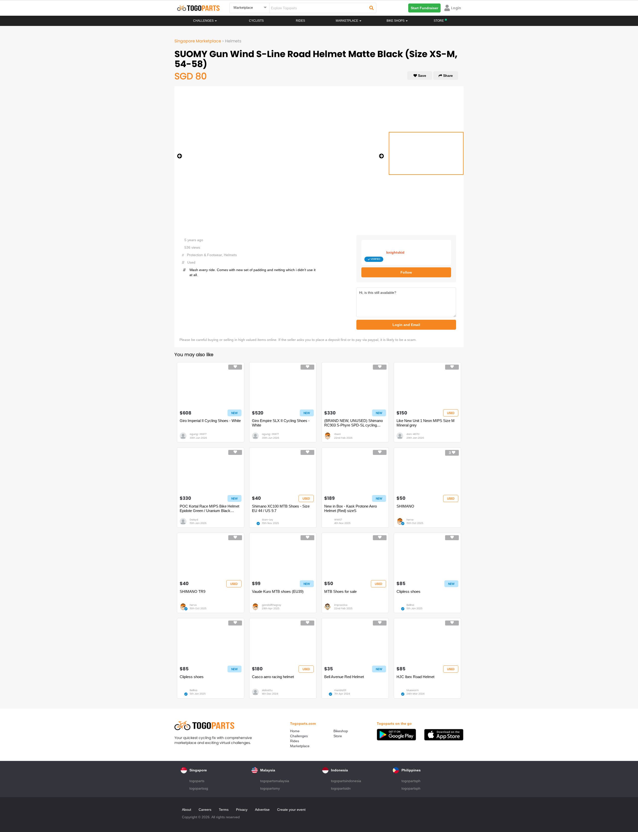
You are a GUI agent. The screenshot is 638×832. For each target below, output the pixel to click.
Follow (406, 272)
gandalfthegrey (271, 605)
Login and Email (406, 325)
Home (295, 731)
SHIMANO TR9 (192, 591)
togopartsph (410, 781)
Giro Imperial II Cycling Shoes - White (210, 420)
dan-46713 (412, 434)
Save (421, 76)
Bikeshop (340, 731)
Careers (205, 810)
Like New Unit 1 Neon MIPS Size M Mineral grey (426, 422)
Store (337, 736)
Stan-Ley (267, 519)
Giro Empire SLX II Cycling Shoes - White (281, 422)
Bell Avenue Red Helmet (344, 677)
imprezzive (340, 605)
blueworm (412, 690)
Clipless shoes (408, 591)
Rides (300, 20)
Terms (224, 810)
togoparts (196, 781)
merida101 (340, 690)
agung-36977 (198, 434)
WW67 (338, 519)
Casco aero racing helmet (273, 677)
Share (447, 76)
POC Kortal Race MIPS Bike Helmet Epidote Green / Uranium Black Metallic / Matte (209, 508)
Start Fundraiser (424, 8)
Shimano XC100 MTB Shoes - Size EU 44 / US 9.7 (281, 508)
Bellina (410, 605)
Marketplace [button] (347, 20)
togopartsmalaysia (274, 781)
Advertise (262, 810)
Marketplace (300, 746)
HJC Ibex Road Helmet (415, 677)
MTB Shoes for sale (340, 591)
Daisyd (194, 519)
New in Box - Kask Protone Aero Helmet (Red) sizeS (350, 508)
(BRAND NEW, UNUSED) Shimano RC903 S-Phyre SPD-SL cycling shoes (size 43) (353, 422)
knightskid (395, 252)
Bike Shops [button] (396, 20)
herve (409, 519)
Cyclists (256, 20)
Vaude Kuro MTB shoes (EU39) (278, 591)
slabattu (267, 690)
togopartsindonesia (346, 781)
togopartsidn (341, 788)
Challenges (203, 20)
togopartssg (198, 788)
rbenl (337, 434)
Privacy (241, 810)
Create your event (291, 810)
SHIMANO (405, 506)
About (186, 810)
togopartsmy (270, 788)
